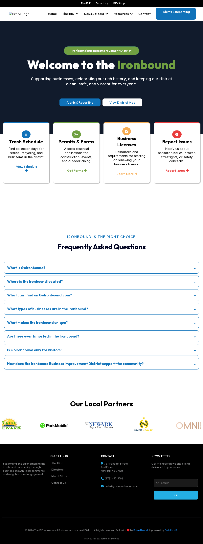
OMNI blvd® (171, 530)
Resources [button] (121, 14)
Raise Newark (140, 530)
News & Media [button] (94, 14)
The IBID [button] (68, 14)
